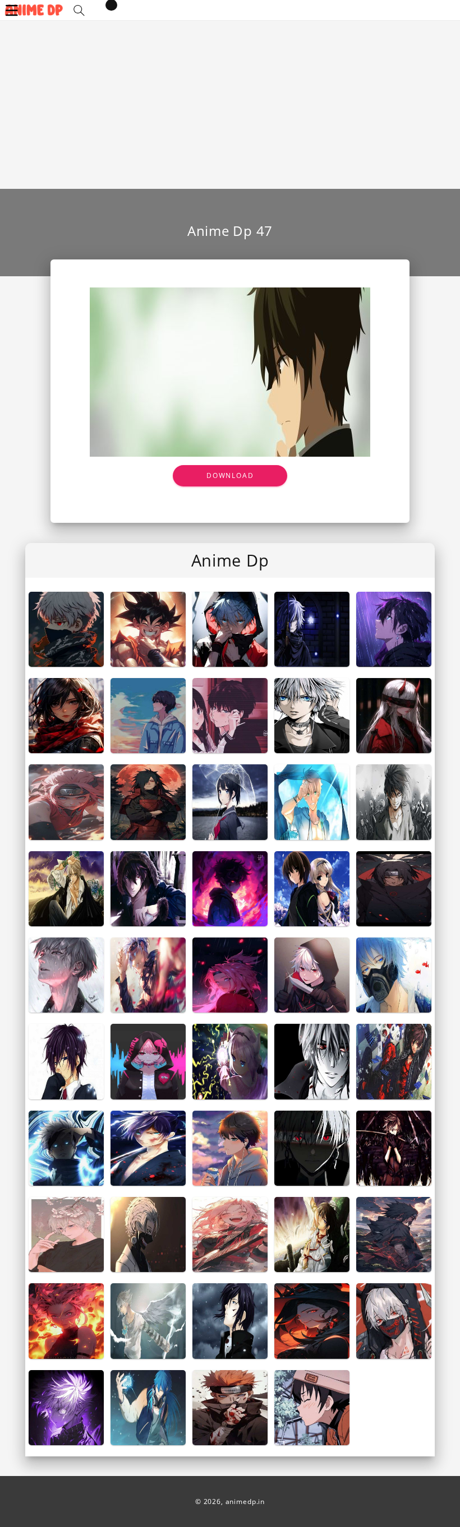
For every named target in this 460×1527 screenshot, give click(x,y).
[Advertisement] (230, 104)
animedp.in (245, 1501)
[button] (79, 10)
